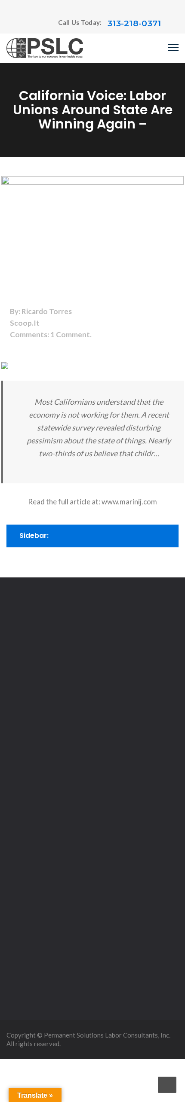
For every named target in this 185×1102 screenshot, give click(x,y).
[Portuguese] (19, 23)
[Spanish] (27, 23)
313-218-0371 (134, 23)
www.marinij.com (129, 501)
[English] (10, 23)
